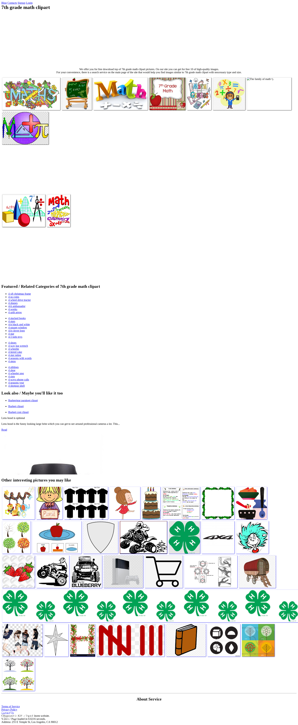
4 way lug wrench (18, 345)
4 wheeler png (16, 373)
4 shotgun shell (16, 385)
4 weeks (12, 309)
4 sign (11, 376)
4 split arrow (15, 312)
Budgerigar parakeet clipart (23, 400)
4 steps (12, 361)
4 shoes (12, 342)
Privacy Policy (9, 709)
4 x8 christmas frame (19, 293)
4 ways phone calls (18, 379)
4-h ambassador (16, 306)
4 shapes (13, 303)
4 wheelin (13, 348)
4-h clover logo (16, 330)
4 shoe (11, 370)
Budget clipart (16, 406)
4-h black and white (19, 324)
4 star (11, 333)
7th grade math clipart (14, 105)
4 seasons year (16, 382)
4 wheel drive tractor (19, 299)
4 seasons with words (20, 358)
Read (4, 429)
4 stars (11, 321)
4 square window (17, 327)
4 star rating (14, 355)
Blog (4, 2)
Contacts (12, 2)
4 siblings (13, 367)
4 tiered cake (15, 352)
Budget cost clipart (18, 412)
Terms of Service (10, 706)
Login (29, 2)
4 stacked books (17, 318)
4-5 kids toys (15, 336)
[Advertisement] (149, 39)
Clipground (17, 714)
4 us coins (13, 296)
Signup (21, 2)
